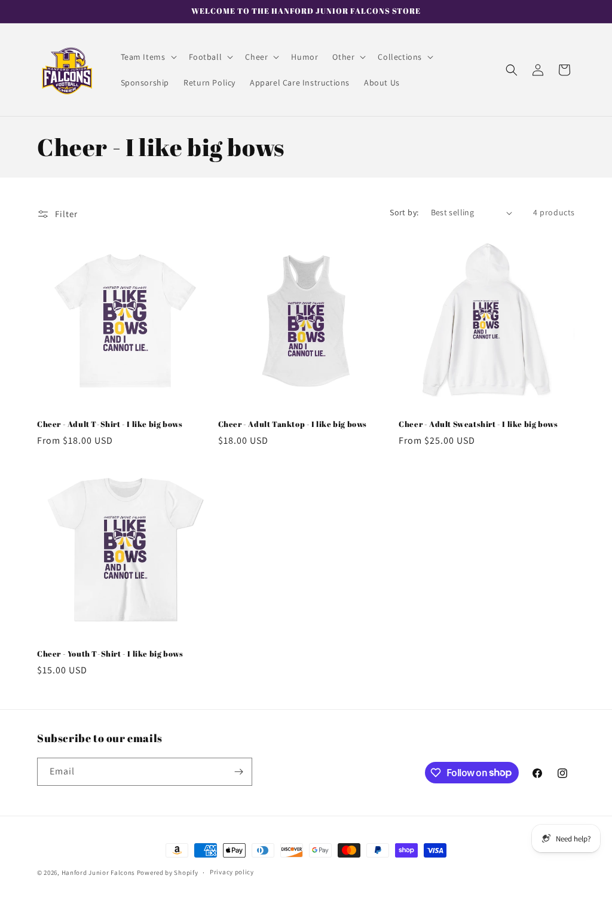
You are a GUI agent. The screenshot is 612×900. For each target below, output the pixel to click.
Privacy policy (232, 872)
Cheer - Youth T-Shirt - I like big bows (110, 654)
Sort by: (404, 212)
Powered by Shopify (167, 872)
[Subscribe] (238, 772)
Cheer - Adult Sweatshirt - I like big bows (478, 424)
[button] (148, 56)
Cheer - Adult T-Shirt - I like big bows (109, 424)
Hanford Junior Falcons (98, 872)
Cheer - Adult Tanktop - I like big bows (292, 424)
